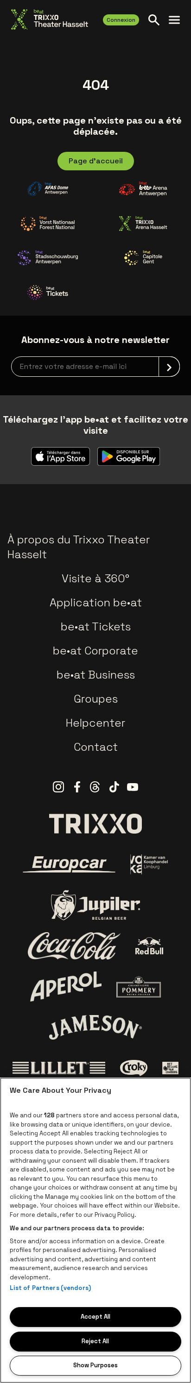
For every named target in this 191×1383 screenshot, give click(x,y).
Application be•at (96, 602)
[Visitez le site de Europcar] (69, 864)
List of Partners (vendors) (50, 1288)
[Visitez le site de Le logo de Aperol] (66, 987)
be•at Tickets (96, 626)
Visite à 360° (95, 578)
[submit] (169, 366)
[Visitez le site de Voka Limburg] (149, 864)
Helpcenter (95, 723)
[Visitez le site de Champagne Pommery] (138, 986)
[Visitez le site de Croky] (133, 1068)
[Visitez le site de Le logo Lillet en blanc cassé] (59, 1068)
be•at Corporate (95, 650)
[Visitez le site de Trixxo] (95, 823)
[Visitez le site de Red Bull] (149, 945)
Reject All (95, 1341)
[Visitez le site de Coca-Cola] (74, 946)
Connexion (121, 20)
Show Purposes (95, 1365)
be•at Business (96, 674)
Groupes (96, 699)
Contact (96, 747)
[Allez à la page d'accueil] (49, 19)
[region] (95, 1230)
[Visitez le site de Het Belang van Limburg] (170, 1068)
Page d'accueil (96, 161)
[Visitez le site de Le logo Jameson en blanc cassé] (95, 1027)
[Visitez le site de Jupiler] (95, 905)
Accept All (95, 1317)
